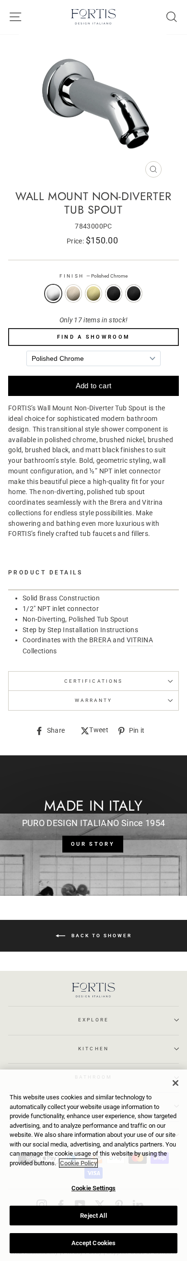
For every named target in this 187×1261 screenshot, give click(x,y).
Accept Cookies (93, 1243)
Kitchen (93, 1048)
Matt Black (134, 293)
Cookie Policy (78, 1163)
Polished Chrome (53, 293)
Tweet (98, 731)
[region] (93, 1165)
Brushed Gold (93, 293)
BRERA (100, 640)
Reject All (93, 1215)
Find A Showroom (93, 337)
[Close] (175, 1083)
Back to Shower (100, 935)
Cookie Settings (93, 1188)
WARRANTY (93, 700)
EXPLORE (93, 1019)
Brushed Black (113, 293)
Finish (93, 276)
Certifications (93, 681)
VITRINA (140, 640)
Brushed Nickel (73, 293)
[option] (93, 108)
